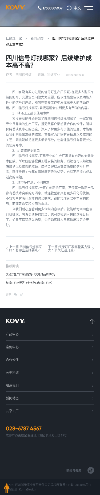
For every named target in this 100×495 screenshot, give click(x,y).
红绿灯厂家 (14, 38)
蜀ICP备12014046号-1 (77, 484)
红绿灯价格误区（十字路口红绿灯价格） (30, 282)
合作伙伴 (12, 359)
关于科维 (12, 372)
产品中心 (12, 334)
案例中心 (12, 347)
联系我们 (12, 385)
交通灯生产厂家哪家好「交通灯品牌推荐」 (31, 274)
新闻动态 (37, 38)
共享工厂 (12, 410)
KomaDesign (27, 489)
